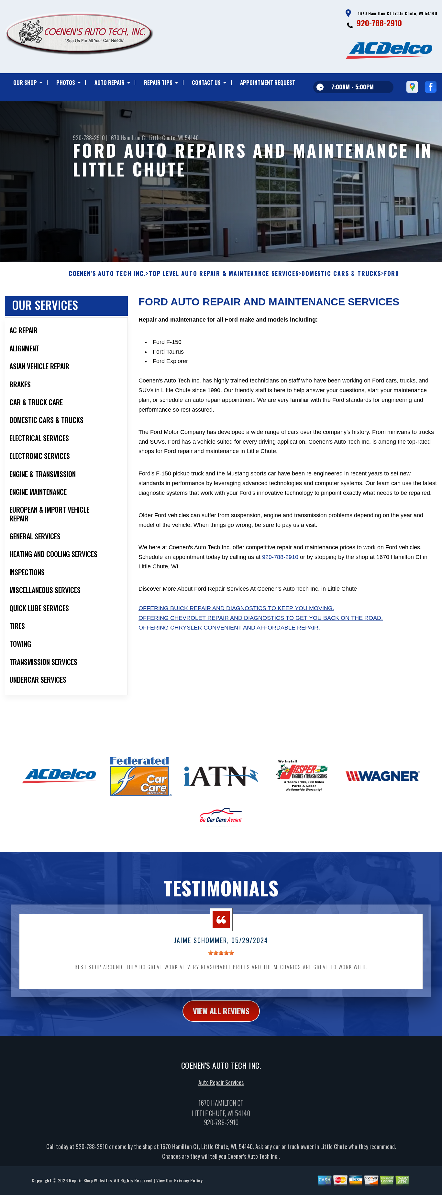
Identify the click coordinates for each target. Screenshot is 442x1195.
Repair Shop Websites (90, 1180)
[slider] (221, 952)
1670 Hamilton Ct (128, 137)
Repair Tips (158, 82)
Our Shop (25, 82)
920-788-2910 (379, 22)
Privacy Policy (188, 1180)
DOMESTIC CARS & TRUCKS (341, 273)
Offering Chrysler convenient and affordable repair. (229, 627)
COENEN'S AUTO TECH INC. (107, 273)
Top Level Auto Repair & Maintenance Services (224, 273)
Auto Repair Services (221, 1082)
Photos (65, 82)
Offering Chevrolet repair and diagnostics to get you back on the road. (260, 618)
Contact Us (206, 82)
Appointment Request (267, 82)
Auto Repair (109, 82)
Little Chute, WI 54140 (174, 137)
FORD (391, 273)
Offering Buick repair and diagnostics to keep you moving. (236, 608)
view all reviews (221, 1011)
